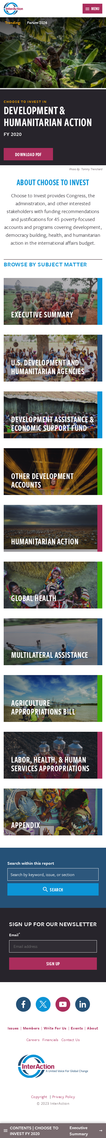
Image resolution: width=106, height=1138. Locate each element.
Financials (50, 1039)
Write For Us (55, 1028)
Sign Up (53, 963)
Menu (95, 9)
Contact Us (70, 1039)
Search (56, 889)
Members (31, 1028)
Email (14, 934)
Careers (32, 1039)
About (92, 1028)
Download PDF (28, 154)
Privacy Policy (63, 1096)
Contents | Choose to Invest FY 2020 (34, 1130)
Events (77, 1028)
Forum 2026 (37, 22)
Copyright (39, 1096)
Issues (13, 1028)
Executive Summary (79, 1130)
